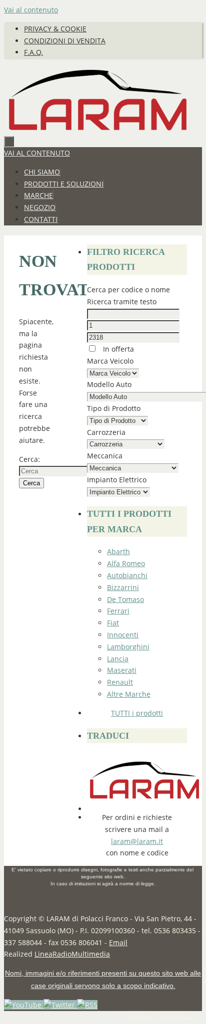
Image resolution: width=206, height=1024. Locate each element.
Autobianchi (127, 575)
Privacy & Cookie (55, 28)
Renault (120, 682)
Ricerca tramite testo (121, 301)
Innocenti (122, 634)
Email (118, 942)
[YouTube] (24, 1005)
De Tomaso (125, 599)
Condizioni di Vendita (65, 40)
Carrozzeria (106, 432)
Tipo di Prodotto (113, 408)
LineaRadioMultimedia (72, 954)
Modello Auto (109, 384)
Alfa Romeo (126, 563)
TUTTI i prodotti (137, 713)
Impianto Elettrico (116, 479)
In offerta (117, 349)
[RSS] (87, 1005)
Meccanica (104, 455)
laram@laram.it (137, 841)
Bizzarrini (123, 587)
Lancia (117, 658)
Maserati (121, 670)
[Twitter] (60, 1005)
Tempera (137, 1016)
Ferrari (118, 610)
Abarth (118, 551)
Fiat (113, 622)
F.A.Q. (33, 52)
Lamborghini (128, 646)
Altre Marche (128, 694)
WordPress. (175, 1016)
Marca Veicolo (110, 361)
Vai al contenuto (31, 9)
